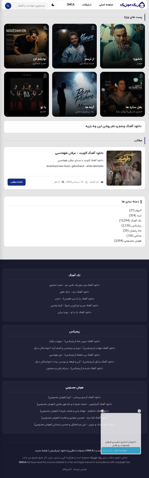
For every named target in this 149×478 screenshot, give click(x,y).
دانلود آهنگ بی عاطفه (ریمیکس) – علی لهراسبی (74, 355)
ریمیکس (136, 226)
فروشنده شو (121, 454)
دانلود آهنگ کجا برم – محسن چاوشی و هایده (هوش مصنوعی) (74, 417)
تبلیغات (86, 5)
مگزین (71, 450)
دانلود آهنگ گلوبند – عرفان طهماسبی (79, 153)
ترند (139, 216)
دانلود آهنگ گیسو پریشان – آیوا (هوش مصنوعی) (74, 397)
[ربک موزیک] (132, 5)
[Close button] (143, 406)
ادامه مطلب (17, 182)
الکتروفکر (67, 469)
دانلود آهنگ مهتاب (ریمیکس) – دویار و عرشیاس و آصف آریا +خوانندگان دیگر (74, 348)
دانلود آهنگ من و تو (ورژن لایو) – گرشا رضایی (75, 305)
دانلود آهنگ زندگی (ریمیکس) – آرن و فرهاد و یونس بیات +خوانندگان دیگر (74, 361)
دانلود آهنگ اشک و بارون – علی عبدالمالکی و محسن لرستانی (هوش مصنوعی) (74, 424)
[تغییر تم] (52, 4)
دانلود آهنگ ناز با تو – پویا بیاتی (74, 312)
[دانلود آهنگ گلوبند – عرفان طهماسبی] (124, 168)
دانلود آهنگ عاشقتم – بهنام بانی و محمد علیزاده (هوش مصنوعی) (74, 411)
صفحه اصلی (106, 5)
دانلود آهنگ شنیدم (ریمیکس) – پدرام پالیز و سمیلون (74, 368)
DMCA (70, 5)
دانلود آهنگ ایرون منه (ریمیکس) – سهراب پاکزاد (74, 341)
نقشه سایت (41, 450)
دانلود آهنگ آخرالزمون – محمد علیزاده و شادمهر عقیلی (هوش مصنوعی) (74, 404)
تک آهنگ (136, 221)
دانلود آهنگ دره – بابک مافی (74, 292)
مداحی (137, 236)
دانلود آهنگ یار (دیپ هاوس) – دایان (74, 298)
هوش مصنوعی (132, 241)
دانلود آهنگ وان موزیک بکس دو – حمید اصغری (74, 285)
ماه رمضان (135, 231)
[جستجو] (8, 6)
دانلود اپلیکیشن (58, 450)
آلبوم (138, 210)
